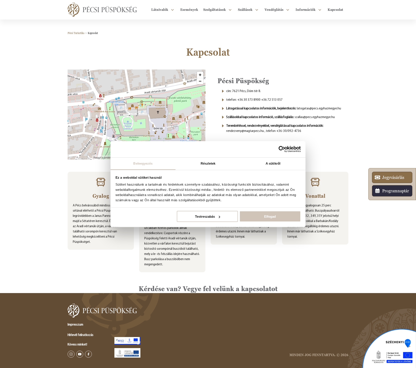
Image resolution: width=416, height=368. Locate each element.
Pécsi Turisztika (76, 33)
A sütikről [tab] (273, 163)
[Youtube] (79, 354)
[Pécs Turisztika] (102, 10)
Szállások (245, 10)
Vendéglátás (274, 10)
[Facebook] (88, 354)
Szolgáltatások (214, 10)
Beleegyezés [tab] (143, 163)
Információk (305, 10)
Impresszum (75, 324)
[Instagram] (71, 354)
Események (189, 10)
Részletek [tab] (208, 163)
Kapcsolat (335, 10)
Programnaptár (395, 190)
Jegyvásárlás (393, 177)
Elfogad (270, 216)
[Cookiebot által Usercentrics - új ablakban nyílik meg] (282, 149)
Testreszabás (205, 216)
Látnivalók (159, 10)
